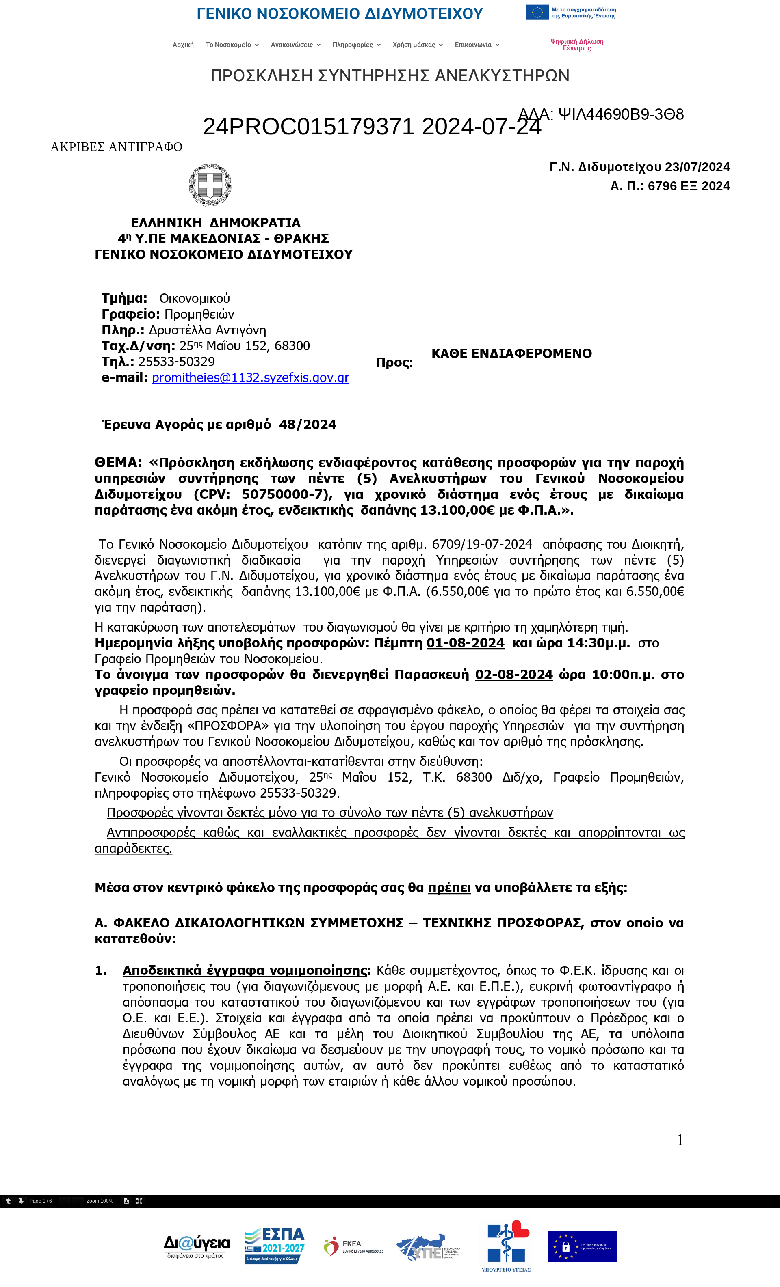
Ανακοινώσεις (292, 45)
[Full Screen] (139, 1201)
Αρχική (183, 45)
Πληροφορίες (353, 45)
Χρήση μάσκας (414, 45)
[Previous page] (8, 1201)
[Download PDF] (126, 1201)
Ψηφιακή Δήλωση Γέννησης (577, 45)
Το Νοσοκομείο (228, 45)
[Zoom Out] (65, 1201)
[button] (232, 45)
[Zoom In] (78, 1201)
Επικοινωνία (473, 45)
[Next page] (21, 1201)
